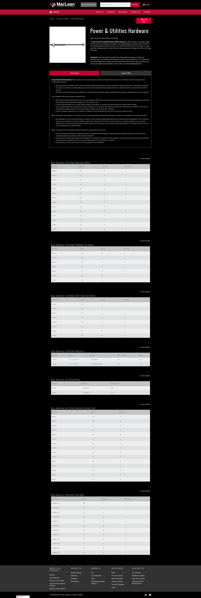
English (20, 596)
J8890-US (54, 475)
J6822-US (54, 364)
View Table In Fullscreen (145, 158)
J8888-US (54, 470)
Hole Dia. (140, 355)
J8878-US (54, 452)
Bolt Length (105, 166)
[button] (89, 4)
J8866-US (54, 425)
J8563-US (54, 388)
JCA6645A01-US (55, 503)
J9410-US (54, 313)
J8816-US (54, 189)
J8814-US (54, 184)
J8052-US (54, 257)
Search (135, 4)
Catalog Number (55, 166)
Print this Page (144, 21)
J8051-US (54, 253)
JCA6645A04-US (55, 516)
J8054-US (54, 266)
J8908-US (54, 202)
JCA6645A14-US (55, 552)
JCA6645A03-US (55, 512)
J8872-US (54, 439)
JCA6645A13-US (55, 548)
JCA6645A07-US (55, 530)
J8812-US (54, 180)
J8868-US (54, 430)
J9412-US (54, 317)
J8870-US (54, 434)
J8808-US (54, 171)
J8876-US (54, 448)
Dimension (70, 355)
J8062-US (54, 275)
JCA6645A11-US (55, 539)
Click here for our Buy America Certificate (104, 38)
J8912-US (54, 211)
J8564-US (54, 392)
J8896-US (54, 479)
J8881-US (54, 457)
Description (92, 355)
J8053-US (54, 262)
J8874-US (54, 443)
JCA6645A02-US (55, 508)
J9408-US (54, 308)
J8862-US (54, 416)
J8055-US (54, 271)
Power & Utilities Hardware (77, 18)
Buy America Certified (62, 18)
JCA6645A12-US (55, 543)
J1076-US (54, 359)
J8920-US (54, 229)
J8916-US (54, 220)
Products (52, 18)
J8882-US (54, 461)
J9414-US (54, 322)
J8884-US (54, 466)
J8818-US (54, 193)
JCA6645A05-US (55, 521)
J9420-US (54, 335)
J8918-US (54, 224)
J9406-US (54, 304)
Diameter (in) (81, 166)
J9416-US (54, 326)
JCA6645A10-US (55, 534)
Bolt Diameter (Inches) (121, 355)
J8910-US (54, 206)
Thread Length (127, 166)
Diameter (82, 248)
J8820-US (54, 197)
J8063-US (54, 280)
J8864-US (54, 421)
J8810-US (54, 175)
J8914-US (54, 215)
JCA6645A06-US (55, 525)
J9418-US (54, 331)
